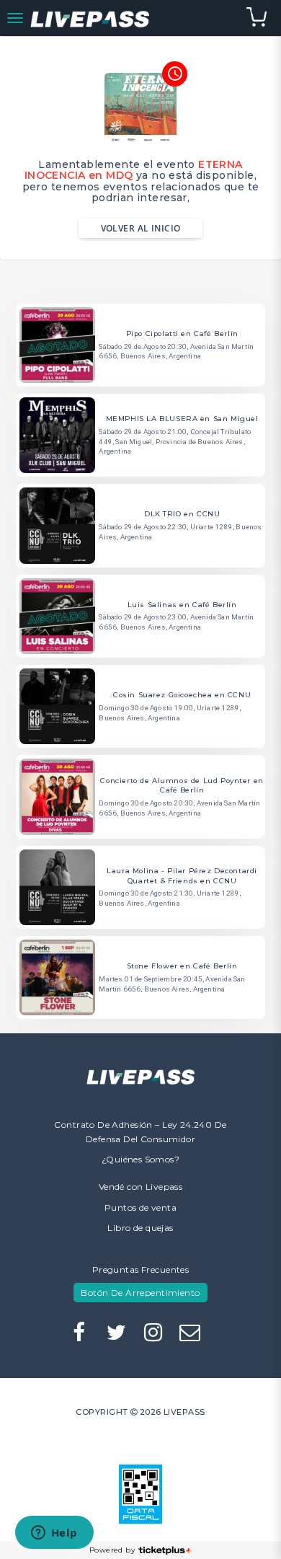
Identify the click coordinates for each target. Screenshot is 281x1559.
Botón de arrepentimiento (140, 1292)
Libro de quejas (140, 1227)
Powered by (112, 1550)
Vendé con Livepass (141, 1186)
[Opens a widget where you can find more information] (54, 1534)
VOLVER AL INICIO (141, 228)
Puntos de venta (140, 1207)
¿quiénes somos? (140, 1159)
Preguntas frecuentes (140, 1269)
